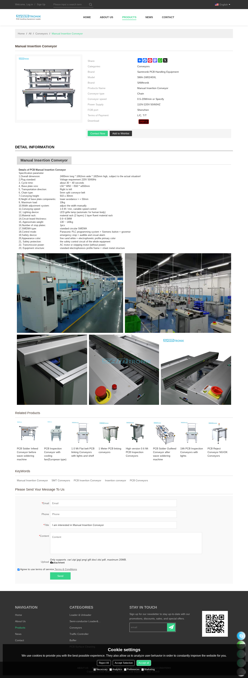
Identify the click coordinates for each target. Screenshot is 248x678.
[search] (90, 4)
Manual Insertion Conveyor (32, 480)
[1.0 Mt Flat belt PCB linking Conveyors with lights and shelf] (83, 433)
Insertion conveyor (115, 480)
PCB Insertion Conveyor (87, 480)
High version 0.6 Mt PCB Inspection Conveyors (137, 452)
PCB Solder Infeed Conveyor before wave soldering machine (27, 454)
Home (87, 17)
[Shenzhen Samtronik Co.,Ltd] (28, 17)
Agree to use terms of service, (48, 569)
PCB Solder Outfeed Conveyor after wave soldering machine (164, 454)
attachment (59, 562)
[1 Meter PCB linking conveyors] (110, 433)
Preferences (133, 669)
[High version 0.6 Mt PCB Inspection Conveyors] (137, 433)
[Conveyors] (144, 121)
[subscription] (171, 627)
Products (129, 17)
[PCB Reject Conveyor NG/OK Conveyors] (219, 433)
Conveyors (41, 33)
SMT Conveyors (61, 480)
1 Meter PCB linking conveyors (110, 450)
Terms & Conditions (66, 569)
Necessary (102, 669)
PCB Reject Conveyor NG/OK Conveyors (217, 452)
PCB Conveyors (139, 480)
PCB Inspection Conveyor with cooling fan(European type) (55, 454)
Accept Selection (124, 663)
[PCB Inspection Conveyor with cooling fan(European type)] (56, 433)
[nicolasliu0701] (241, 636)
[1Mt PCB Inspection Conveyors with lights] (192, 433)
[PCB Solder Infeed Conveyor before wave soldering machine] (28, 433)
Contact (168, 17)
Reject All (104, 663)
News (149, 17)
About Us (106, 17)
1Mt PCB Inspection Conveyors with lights (191, 452)
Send (60, 575)
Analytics (117, 669)
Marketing (149, 669)
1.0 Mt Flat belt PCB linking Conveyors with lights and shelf (82, 452)
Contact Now (97, 133)
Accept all (144, 663)
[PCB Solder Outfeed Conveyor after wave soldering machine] (165, 433)
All (30, 33)
